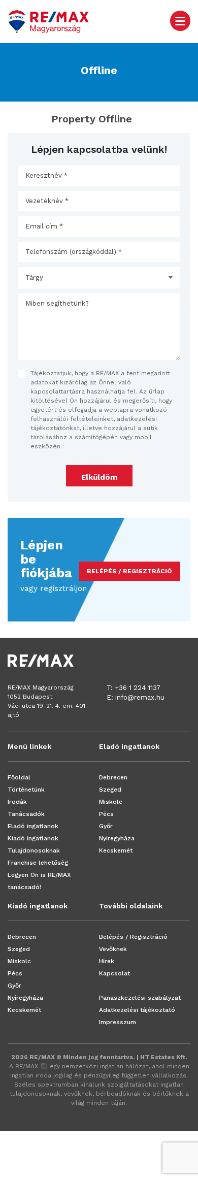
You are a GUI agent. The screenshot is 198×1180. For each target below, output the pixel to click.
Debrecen (113, 777)
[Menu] (180, 20)
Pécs (106, 813)
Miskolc (110, 801)
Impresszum (117, 1022)
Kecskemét (116, 850)
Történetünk (26, 789)
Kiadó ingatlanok (33, 838)
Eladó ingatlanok (33, 826)
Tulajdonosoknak (34, 850)
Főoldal (19, 777)
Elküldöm (99, 477)
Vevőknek (113, 949)
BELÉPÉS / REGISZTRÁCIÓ (129, 571)
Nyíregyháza (117, 838)
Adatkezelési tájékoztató (137, 1009)
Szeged (110, 789)
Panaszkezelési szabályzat (140, 997)
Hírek (106, 961)
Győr (106, 826)
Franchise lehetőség (38, 862)
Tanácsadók (26, 813)
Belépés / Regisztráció (133, 936)
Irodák (17, 801)
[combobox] (99, 277)
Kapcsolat (114, 973)
